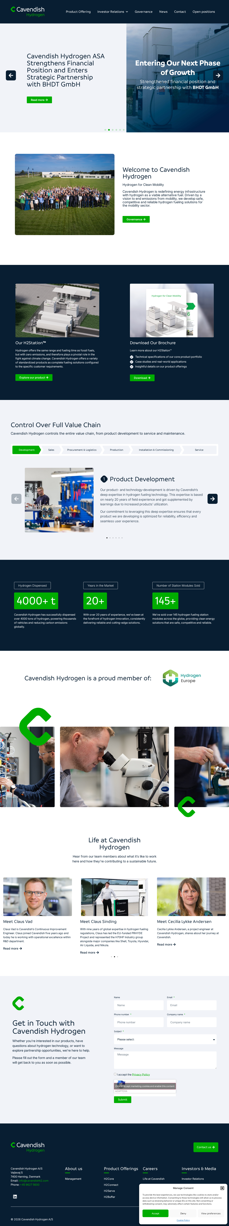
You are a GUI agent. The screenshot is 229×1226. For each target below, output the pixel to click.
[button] (222, 1188)
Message (118, 1049)
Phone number (122, 1015)
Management (73, 1178)
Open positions (204, 11)
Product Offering (78, 11)
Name (117, 997)
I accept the (133, 1074)
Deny (183, 1213)
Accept (155, 1213)
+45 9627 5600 (29, 1184)
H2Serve (109, 1190)
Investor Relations (110, 11)
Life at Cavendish (153, 1178)
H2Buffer (109, 1197)
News (163, 11)
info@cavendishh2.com (33, 1180)
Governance (144, 11)
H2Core (109, 1178)
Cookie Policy (183, 1220)
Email (170, 997)
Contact (180, 11)
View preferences (211, 1213)
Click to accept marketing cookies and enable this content (145, 1086)
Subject (118, 1031)
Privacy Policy (141, 1074)
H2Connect (111, 1184)
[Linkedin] (15, 1196)
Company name (175, 1015)
